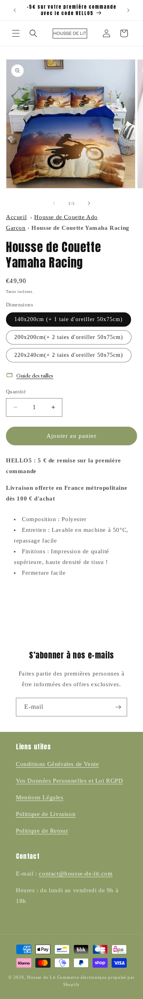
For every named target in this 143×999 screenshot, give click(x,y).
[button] (16, 33)
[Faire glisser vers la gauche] (54, 203)
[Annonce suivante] (128, 10)
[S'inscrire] (118, 707)
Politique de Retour (42, 831)
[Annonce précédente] (14, 10)
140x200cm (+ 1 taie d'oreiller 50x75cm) (68, 319)
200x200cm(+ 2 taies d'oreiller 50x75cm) (68, 337)
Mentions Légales (40, 797)
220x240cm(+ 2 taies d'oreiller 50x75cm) (68, 355)
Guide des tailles (34, 375)
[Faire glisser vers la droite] (89, 203)
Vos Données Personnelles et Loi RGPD (69, 781)
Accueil (16, 217)
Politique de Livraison (45, 814)
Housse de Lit (41, 977)
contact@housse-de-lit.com (75, 873)
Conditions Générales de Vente (57, 764)
